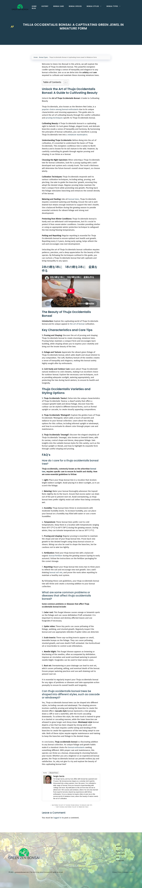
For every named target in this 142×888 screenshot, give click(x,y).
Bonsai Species (75, 6)
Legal (131, 872)
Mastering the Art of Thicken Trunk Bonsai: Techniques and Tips (72, 805)
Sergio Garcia (58, 776)
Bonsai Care (58, 6)
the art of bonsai (77, 324)
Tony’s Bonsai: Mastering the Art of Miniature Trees (72, 807)
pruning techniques (54, 118)
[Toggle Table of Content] (64, 82)
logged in (57, 818)
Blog (34, 8)
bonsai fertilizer (55, 556)
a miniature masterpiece (76, 135)
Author (45, 773)
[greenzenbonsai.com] (20, 7)
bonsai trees (73, 199)
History (44, 6)
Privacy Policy (117, 872)
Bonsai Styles (93, 6)
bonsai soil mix (55, 572)
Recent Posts (54, 773)
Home (34, 6)
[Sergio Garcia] (47, 783)
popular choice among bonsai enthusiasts (60, 109)
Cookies (125, 872)
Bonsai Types (112, 6)
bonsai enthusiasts (76, 747)
